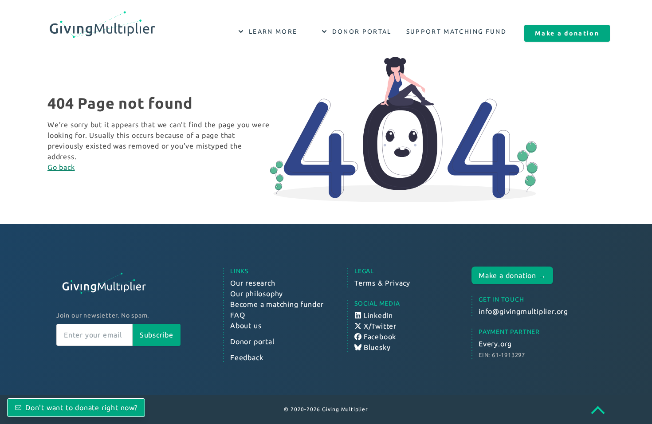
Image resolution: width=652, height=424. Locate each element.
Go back (61, 167)
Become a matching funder (277, 304)
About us (245, 326)
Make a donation (567, 33)
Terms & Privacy (382, 283)
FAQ (237, 315)
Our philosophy (256, 294)
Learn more (273, 31)
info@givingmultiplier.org (523, 311)
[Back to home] (118, 283)
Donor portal (362, 31)
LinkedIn (377, 315)
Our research (252, 283)
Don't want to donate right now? (81, 408)
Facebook (378, 337)
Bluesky (375, 347)
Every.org (495, 344)
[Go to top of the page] (602, 411)
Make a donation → (512, 275)
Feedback (246, 357)
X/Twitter (379, 326)
